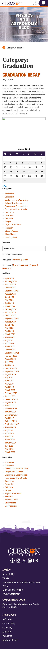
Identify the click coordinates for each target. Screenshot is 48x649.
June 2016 (9, 433)
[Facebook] (12, 561)
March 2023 (10, 334)
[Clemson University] (12, 4)
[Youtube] (35, 561)
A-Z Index (7, 619)
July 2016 (9, 430)
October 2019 (11, 368)
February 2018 (11, 408)
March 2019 (10, 390)
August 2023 (10, 321)
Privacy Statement (11, 593)
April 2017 (9, 418)
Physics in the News (13, 224)
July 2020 (9, 362)
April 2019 (9, 387)
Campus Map (8, 623)
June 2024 (9, 297)
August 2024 (10, 294)
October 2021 (11, 349)
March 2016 (10, 439)
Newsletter (9, 215)
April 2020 (9, 365)
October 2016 (11, 421)
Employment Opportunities (16, 206)
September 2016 (12, 424)
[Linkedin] (30, 561)
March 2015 (10, 452)
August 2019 (10, 374)
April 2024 (9, 303)
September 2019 (12, 371)
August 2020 (10, 359)
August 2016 (10, 427)
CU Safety (7, 627)
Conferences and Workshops (17, 200)
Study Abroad (10, 234)
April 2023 (9, 331)
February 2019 (11, 393)
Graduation (9, 212)
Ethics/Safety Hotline (12, 589)
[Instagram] (18, 561)
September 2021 (12, 352)
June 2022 (9, 343)
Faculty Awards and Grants (16, 209)
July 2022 (9, 340)
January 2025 (11, 284)
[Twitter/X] (24, 561)
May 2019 (9, 383)
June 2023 (9, 325)
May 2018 (9, 405)
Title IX (5, 578)
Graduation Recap (21, 74)
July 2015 (9, 446)
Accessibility (8, 574)
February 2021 (11, 356)
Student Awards (11, 231)
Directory (6, 631)
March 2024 (10, 306)
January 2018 (11, 411)
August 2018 (10, 402)
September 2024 (12, 290)
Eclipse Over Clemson (14, 203)
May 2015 (9, 449)
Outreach (9, 218)
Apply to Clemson (10, 639)
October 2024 (11, 287)
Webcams (7, 635)
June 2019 (9, 380)
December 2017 (12, 414)
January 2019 (11, 396)
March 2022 (10, 346)
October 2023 (11, 315)
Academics (9, 193)
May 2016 (9, 436)
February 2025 (11, 281)
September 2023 (12, 318)
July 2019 (9, 377)
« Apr (4, 186)
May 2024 (9, 300)
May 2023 (9, 328)
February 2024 (11, 309)
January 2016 (11, 442)
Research (9, 227)
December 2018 (12, 399)
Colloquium (9, 196)
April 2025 (9, 278)
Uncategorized (11, 237)
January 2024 (11, 312)
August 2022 (10, 337)
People (8, 221)
